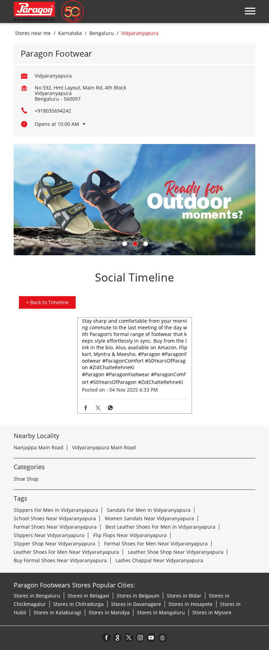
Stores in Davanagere (136, 604)
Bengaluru (101, 33)
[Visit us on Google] (118, 637)
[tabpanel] (134, 199)
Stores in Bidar (184, 595)
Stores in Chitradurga (78, 604)
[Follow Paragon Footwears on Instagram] (140, 637)
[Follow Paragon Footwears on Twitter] (129, 637)
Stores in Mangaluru (161, 612)
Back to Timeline (47, 302)
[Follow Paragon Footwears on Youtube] (151, 637)
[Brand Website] (162, 637)
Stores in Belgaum (138, 595)
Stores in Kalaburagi (57, 612)
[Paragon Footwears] (49, 11)
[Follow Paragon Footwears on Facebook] (106, 637)
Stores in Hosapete (190, 604)
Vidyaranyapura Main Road (104, 447)
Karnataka (70, 33)
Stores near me (33, 33)
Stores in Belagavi (88, 595)
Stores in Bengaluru (37, 595)
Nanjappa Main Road (38, 447)
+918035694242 (53, 110)
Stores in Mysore (212, 612)
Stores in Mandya (109, 612)
